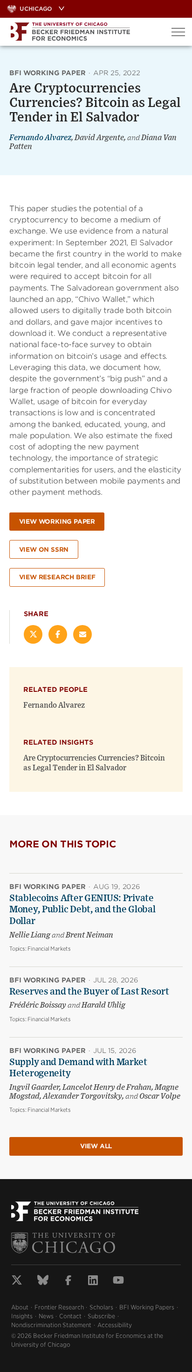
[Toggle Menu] (178, 32)
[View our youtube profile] (118, 1281)
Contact (70, 1316)
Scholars (101, 1307)
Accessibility (114, 1325)
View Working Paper (57, 521)
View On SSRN (44, 549)
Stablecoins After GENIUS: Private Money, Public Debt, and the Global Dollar (82, 910)
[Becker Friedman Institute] (82, 31)
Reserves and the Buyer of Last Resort (89, 991)
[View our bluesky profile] (42, 1281)
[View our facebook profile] (68, 1281)
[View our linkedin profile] (93, 1281)
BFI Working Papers (146, 1307)
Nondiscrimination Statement (51, 1325)
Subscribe (101, 1316)
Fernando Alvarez (40, 138)
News (46, 1316)
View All (96, 1146)
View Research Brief (57, 577)
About (19, 1307)
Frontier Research (59, 1307)
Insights (22, 1316)
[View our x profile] (16, 1281)
